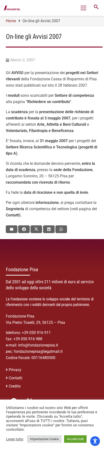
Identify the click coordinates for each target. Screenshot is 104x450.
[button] (83, 8)
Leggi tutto (14, 439)
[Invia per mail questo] (11, 229)
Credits (15, 386)
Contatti (15, 378)
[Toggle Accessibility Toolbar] (95, 441)
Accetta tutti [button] (75, 439)
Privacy (15, 369)
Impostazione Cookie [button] (44, 439)
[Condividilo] (24, 229)
